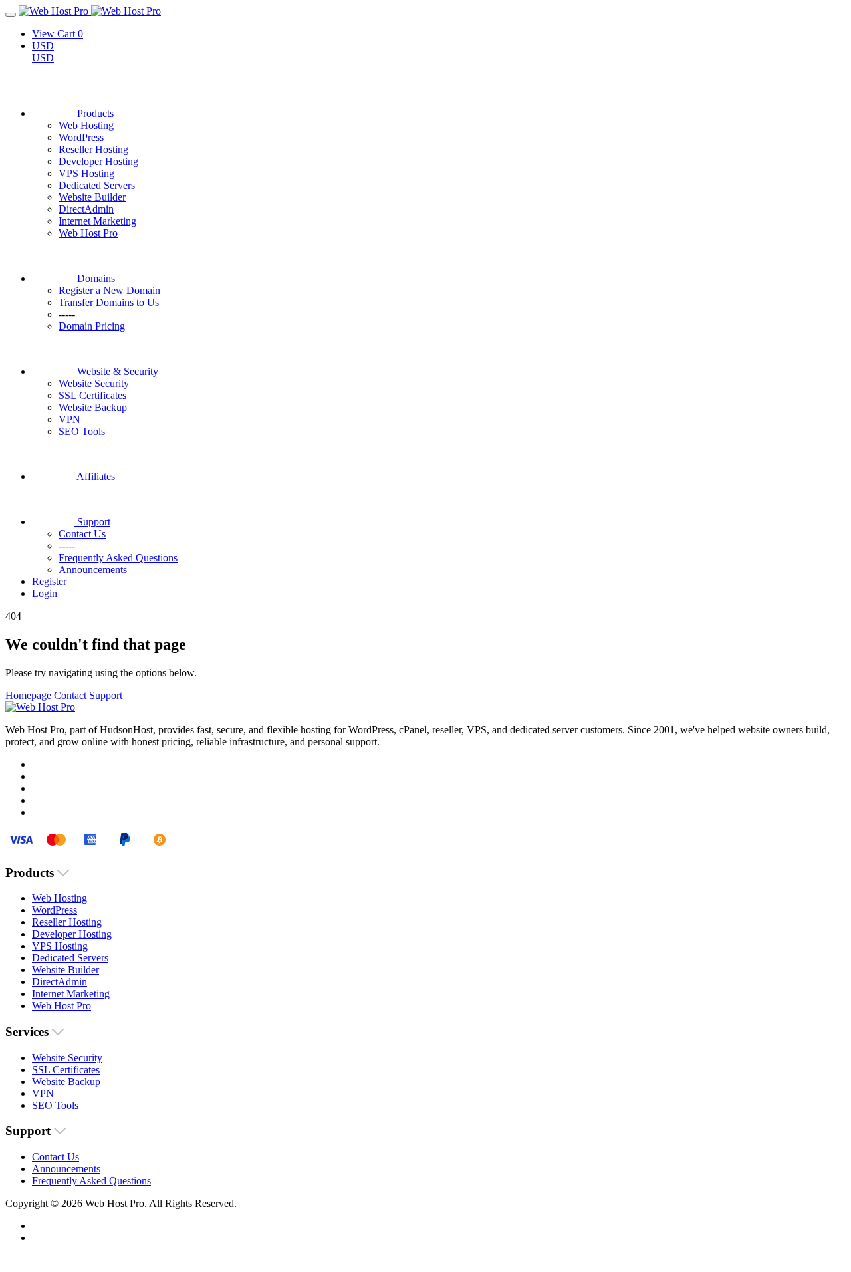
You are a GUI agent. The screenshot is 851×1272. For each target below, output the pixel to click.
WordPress (81, 137)
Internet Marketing (97, 221)
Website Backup (93, 407)
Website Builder (92, 197)
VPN (69, 419)
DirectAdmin (86, 209)
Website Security (94, 383)
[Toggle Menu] (10, 15)
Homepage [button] (29, 695)
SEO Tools (82, 431)
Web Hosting (86, 125)
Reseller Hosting (93, 149)
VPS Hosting (86, 173)
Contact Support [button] (88, 695)
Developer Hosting (98, 161)
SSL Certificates (92, 395)
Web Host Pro (88, 233)
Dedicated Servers (97, 185)
